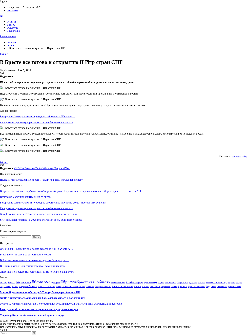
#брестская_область (92, 282)
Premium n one (8, 36)
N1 (1, 15)
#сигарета (201, 286)
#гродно (139, 283)
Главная (11, 21)
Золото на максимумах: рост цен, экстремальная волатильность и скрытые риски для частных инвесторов (61, 303)
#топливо (221, 287)
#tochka (3, 282)
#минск (32, 286)
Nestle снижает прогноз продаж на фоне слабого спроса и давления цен (42, 297)
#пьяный (174, 287)
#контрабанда (220, 282)
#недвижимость (103, 286)
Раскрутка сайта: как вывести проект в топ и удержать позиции (39, 309)
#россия (192, 286)
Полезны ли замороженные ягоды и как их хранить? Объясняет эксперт (41, 179)
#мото (58, 287)
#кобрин (209, 283)
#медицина (23, 287)
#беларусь (42, 281)
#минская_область (46, 286)
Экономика (13, 30)
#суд (208, 286)
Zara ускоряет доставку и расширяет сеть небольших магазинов (36, 122)
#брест (4, 162)
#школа (237, 286)
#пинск (137, 286)
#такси (213, 287)
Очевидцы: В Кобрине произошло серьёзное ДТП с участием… (36, 248)
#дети (161, 282)
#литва (15, 286)
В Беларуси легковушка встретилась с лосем (25, 254)
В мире (11, 24)
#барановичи (23, 282)
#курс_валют (5, 286)
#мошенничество (69, 286)
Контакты (12, 10)
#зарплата (182, 282)
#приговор (165, 287)
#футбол (229, 286)
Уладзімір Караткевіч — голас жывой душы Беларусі (32, 315)
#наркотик (90, 287)
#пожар (145, 286)
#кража (231, 282)
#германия (120, 283)
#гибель (131, 282)
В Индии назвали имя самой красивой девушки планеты (32, 266)
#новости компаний (122, 286)
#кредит (239, 283)
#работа (182, 286)
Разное (4, 53)
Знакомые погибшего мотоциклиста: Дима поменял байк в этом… (38, 271)
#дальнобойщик (150, 283)
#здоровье (193, 283)
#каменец (201, 283)
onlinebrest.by (239, 156)
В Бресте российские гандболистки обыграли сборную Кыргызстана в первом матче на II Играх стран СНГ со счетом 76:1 (70, 191)
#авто (11, 282)
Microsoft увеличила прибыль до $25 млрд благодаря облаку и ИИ (40, 292)
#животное (170, 282)
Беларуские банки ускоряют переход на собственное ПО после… (37, 116)
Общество (12, 27)
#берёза (56, 283)
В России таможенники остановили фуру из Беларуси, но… (34, 260)
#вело (113, 283)
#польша (155, 286)
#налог (81, 286)
